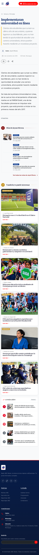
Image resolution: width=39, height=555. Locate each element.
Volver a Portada (9, 14)
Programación (25, 495)
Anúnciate (23, 498)
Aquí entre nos (5, 495)
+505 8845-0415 (9, 520)
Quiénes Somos (25, 492)
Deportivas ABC (5, 498)
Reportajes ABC (5, 500)
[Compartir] (12, 61)
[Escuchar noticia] (3, 61)
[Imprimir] (8, 61)
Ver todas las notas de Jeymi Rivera (24, 175)
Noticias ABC (5, 492)
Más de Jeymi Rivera (15, 128)
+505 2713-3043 (10, 515)
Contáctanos (24, 500)
